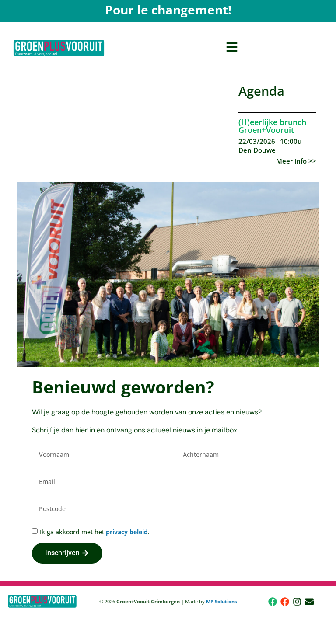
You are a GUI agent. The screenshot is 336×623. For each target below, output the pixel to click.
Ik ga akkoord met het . (95, 532)
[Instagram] (297, 601)
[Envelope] (309, 601)
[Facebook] (272, 601)
